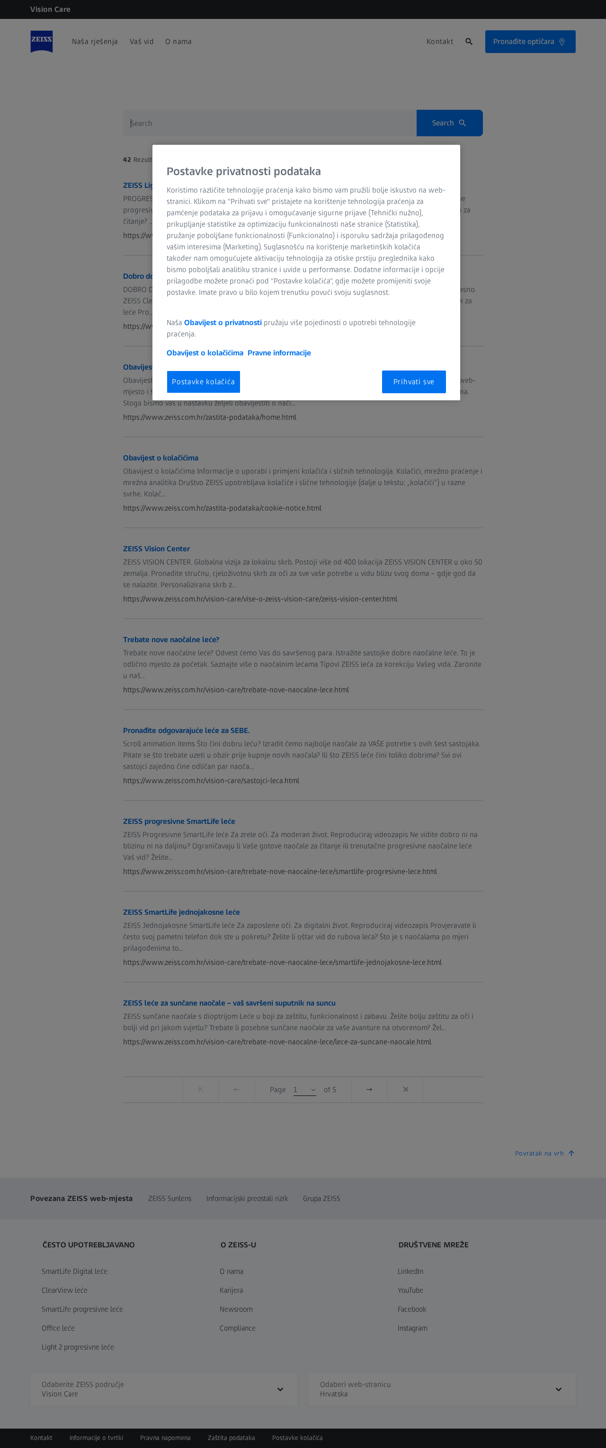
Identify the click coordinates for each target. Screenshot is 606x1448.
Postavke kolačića (203, 381)
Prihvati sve (414, 381)
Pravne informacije (279, 352)
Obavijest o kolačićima (205, 352)
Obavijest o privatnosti (223, 322)
